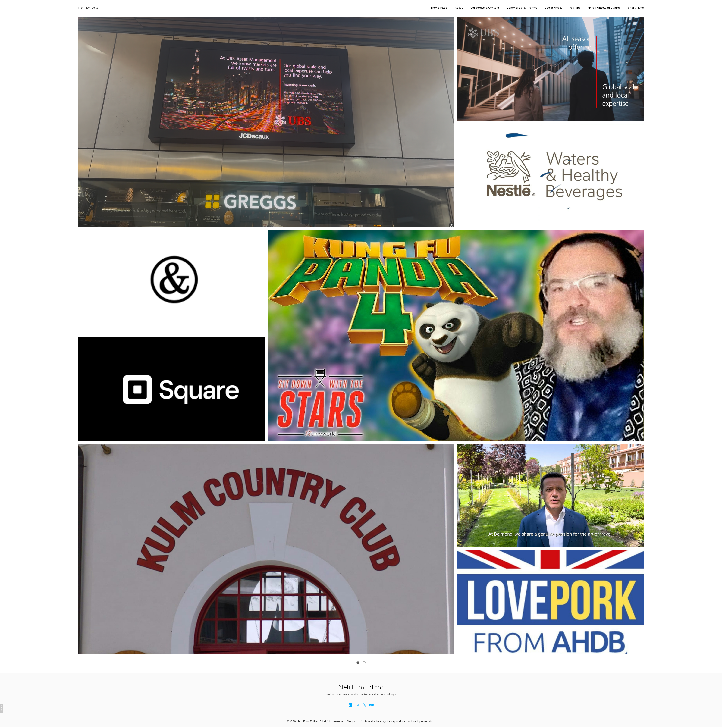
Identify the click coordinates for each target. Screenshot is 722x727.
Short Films (636, 7)
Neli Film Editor (361, 687)
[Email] (357, 705)
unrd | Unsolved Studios (604, 7)
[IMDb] (372, 705)
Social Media (553, 7)
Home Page (439, 7)
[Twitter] (365, 705)
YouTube (575, 7)
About (459, 7)
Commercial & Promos (522, 7)
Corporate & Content (484, 7)
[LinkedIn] (350, 705)
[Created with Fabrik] (1, 708)
